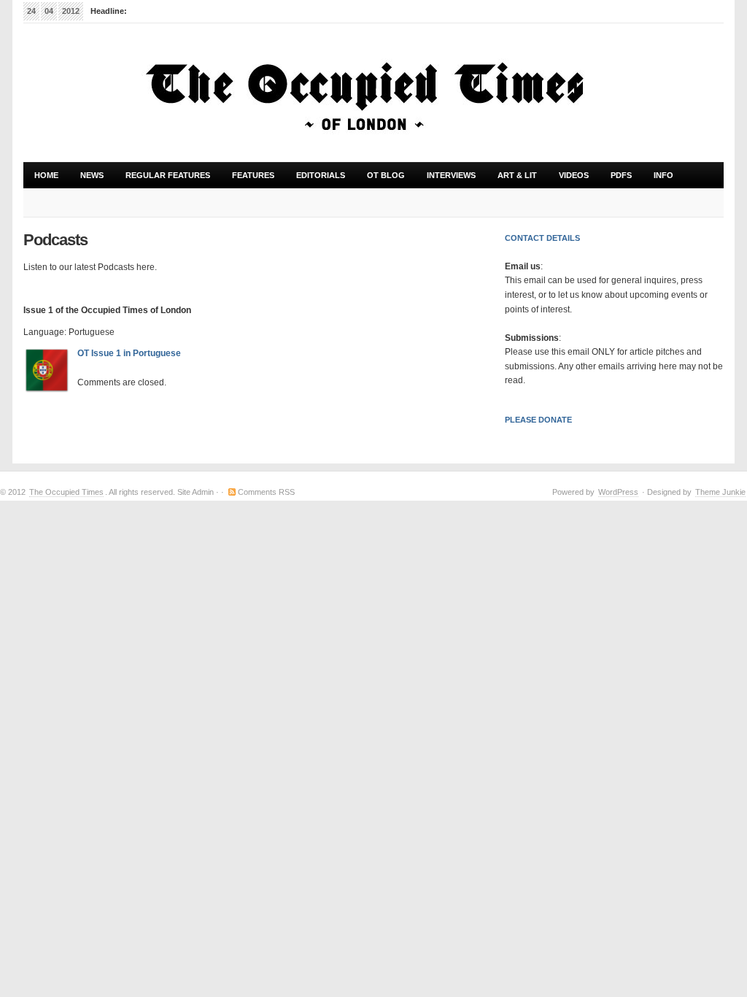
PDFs (621, 175)
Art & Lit (512, 179)
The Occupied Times (66, 492)
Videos (574, 175)
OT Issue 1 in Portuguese (129, 353)
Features (247, 179)
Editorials (320, 175)
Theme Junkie (720, 492)
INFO (658, 179)
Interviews (451, 175)
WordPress (618, 492)
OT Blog (386, 175)
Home (46, 175)
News (92, 175)
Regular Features (162, 179)
